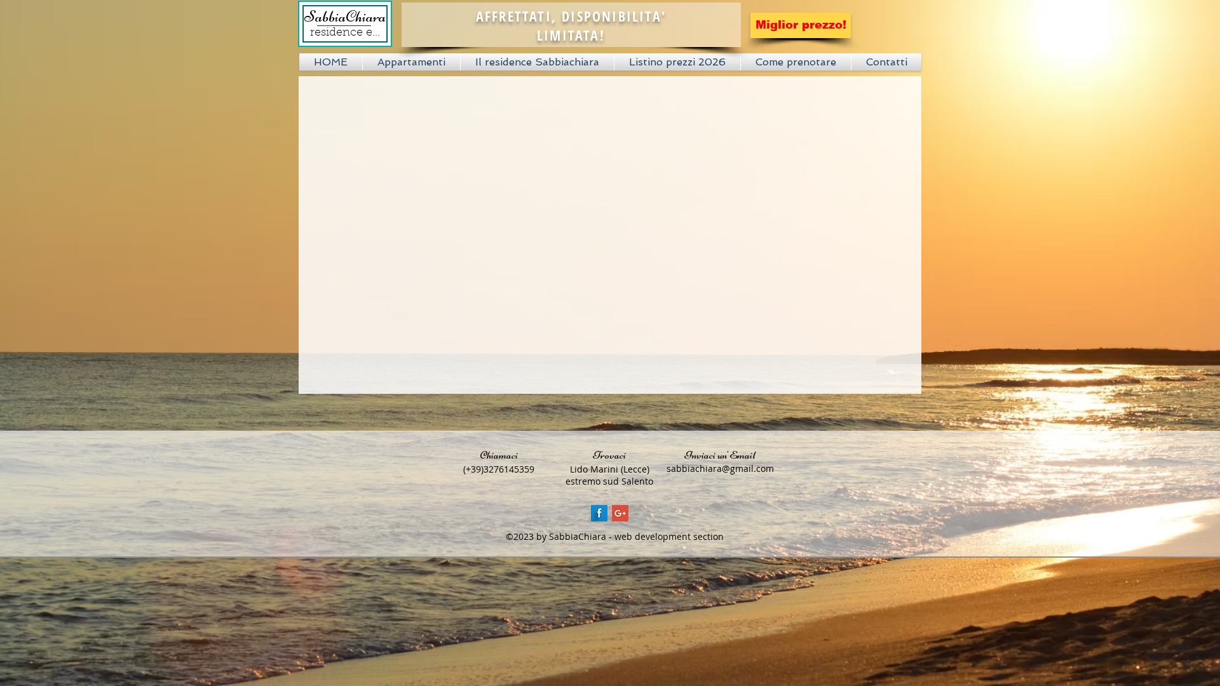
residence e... (345, 33)
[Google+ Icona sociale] (620, 513)
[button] (411, 62)
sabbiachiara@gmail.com (720, 468)
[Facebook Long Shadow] (599, 513)
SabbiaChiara (345, 16)
